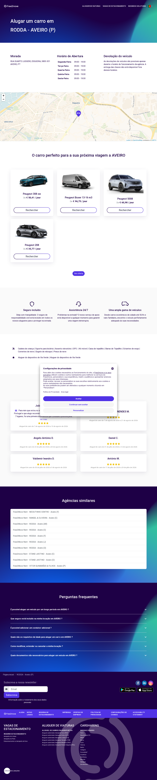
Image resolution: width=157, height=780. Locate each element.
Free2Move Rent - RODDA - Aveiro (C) (29, 530)
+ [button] (3, 95)
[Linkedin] (144, 683)
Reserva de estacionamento (46, 713)
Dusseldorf (83, 752)
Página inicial (8, 674)
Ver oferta (78, 273)
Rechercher (32, 210)
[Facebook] (138, 683)
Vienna (82, 745)
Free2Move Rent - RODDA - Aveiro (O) (29, 548)
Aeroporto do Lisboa (10, 736)
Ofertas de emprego (78, 713)
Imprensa (66, 712)
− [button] (3, 99)
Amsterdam (84, 764)
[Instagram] (150, 683)
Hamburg (83, 757)
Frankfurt (83, 755)
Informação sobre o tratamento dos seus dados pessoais (27, 701)
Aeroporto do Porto (9, 739)
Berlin (82, 747)
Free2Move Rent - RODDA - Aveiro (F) (29, 536)
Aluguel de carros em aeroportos (57, 730)
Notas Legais (30, 713)
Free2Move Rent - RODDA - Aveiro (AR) (30, 524)
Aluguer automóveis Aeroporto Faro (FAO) (55, 733)
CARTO (153, 140)
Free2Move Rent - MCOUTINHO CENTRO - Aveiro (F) (36, 512)
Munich (82, 759)
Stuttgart (83, 762)
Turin (82, 742)
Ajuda (21, 712)
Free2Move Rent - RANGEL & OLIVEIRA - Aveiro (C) (35, 518)
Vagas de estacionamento (114, 6)
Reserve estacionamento (15, 734)
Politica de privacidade (96, 713)
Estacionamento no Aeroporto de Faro (15, 741)
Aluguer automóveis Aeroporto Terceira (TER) (56, 740)
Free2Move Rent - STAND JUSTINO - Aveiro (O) (34, 560)
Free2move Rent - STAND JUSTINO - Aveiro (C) (33, 554)
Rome (82, 740)
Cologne (83, 750)
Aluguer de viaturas (91, 6)
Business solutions (137, 6)
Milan (82, 737)
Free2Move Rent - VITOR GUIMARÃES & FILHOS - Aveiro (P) (39, 566)
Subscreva (11, 695)
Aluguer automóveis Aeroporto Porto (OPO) (55, 735)
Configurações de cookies (119, 713)
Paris (82, 733)
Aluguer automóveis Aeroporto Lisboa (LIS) (55, 737)
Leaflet (128, 140)
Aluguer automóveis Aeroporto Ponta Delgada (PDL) (58, 745)
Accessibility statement (139, 713)
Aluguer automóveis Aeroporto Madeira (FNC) (56, 742)
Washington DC (85, 735)
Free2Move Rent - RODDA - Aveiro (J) (29, 542)
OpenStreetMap (137, 140)
